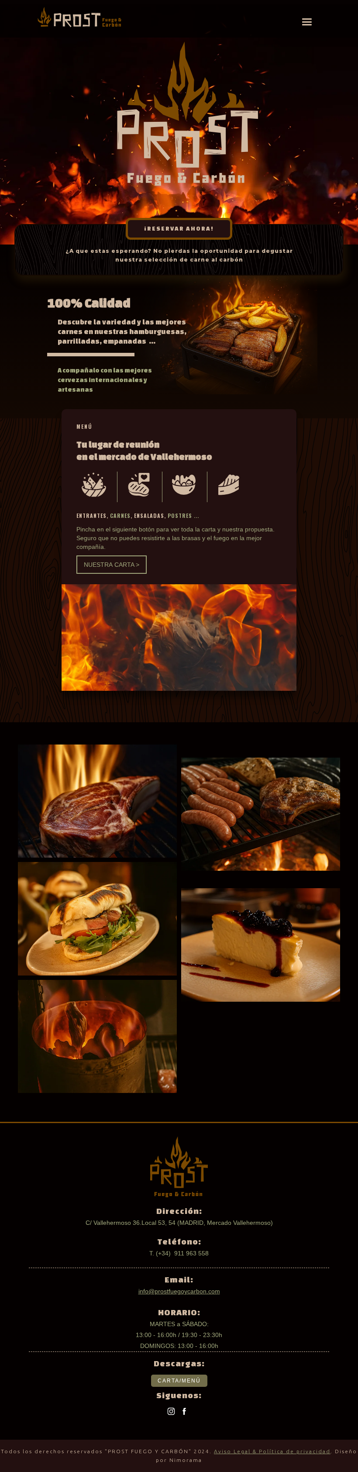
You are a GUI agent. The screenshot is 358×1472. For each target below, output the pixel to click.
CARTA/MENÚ (179, 1381)
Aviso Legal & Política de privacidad (272, 1451)
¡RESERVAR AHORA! (179, 228)
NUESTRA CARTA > (111, 564)
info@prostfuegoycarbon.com (179, 1291)
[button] (306, 22)
